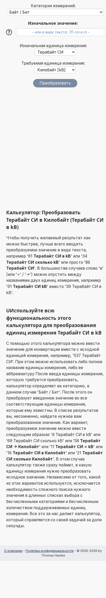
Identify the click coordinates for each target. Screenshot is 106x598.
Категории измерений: (53, 5)
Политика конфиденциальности (49, 551)
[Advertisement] (53, 148)
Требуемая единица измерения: (53, 63)
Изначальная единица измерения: (53, 45)
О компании (13, 551)
